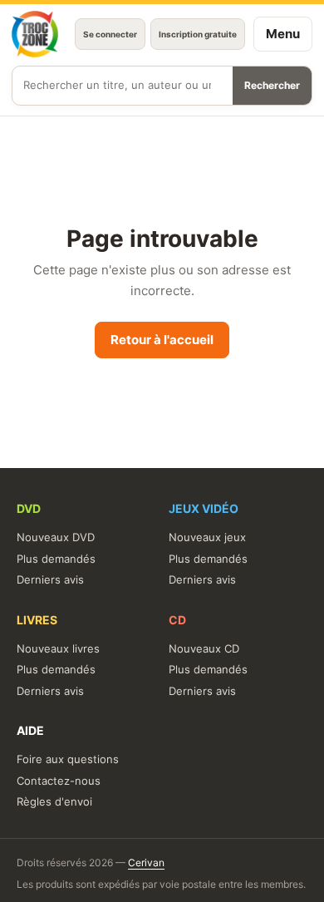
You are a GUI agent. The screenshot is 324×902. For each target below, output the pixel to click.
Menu (283, 34)
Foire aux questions (68, 759)
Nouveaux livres (58, 648)
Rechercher (272, 85)
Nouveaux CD (204, 648)
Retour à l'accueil (162, 339)
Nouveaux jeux (207, 537)
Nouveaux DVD (56, 537)
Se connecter (110, 34)
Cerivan (146, 862)
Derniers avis (50, 579)
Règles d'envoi (54, 801)
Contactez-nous (59, 780)
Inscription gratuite (198, 34)
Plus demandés (56, 558)
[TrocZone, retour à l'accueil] (35, 34)
